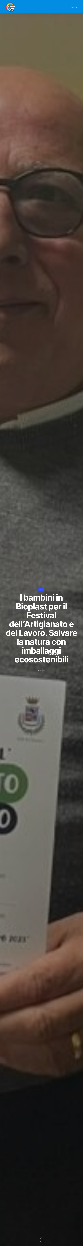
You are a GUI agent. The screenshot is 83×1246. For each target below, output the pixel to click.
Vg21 (41, 589)
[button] (77, 7)
